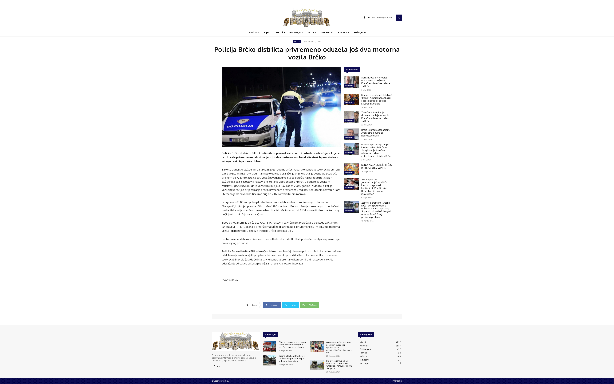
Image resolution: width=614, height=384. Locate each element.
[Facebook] (364, 17)
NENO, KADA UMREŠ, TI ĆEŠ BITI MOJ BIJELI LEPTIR (376, 166)
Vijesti (297, 41)
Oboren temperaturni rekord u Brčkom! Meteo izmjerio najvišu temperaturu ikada (293, 344)
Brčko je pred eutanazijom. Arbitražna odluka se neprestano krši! (375, 132)
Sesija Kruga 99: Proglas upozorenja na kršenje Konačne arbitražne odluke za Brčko (375, 82)
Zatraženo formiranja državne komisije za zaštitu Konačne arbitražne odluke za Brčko (375, 117)
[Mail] (369, 17)
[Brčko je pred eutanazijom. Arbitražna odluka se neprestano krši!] (351, 134)
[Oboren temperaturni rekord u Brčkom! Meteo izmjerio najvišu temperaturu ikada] (269, 346)
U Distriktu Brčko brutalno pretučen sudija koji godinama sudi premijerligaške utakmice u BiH (339, 347)
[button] (399, 18)
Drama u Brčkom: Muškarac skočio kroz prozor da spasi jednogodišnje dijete (292, 358)
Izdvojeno (349, 85)
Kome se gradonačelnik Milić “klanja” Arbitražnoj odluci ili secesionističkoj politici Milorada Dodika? (376, 99)
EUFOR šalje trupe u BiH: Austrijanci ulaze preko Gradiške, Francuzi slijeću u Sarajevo (339, 365)
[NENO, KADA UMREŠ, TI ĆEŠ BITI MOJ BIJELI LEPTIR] (351, 169)
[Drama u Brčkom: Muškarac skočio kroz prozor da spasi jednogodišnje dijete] (269, 360)
